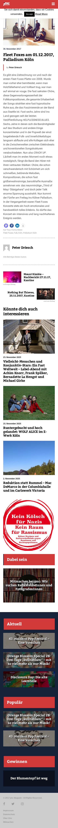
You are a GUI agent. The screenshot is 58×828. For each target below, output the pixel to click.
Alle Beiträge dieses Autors (14, 257)
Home (14, 230)
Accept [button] (29, 14)
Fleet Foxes (8, 233)
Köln (20, 233)
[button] (6, 226)
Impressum (8, 810)
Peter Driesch (15, 67)
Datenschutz (9, 814)
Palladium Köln (30, 233)
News (19, 230)
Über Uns (7, 818)
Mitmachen (8, 822)
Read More (41, 14)
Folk (16, 233)
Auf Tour (6, 230)
